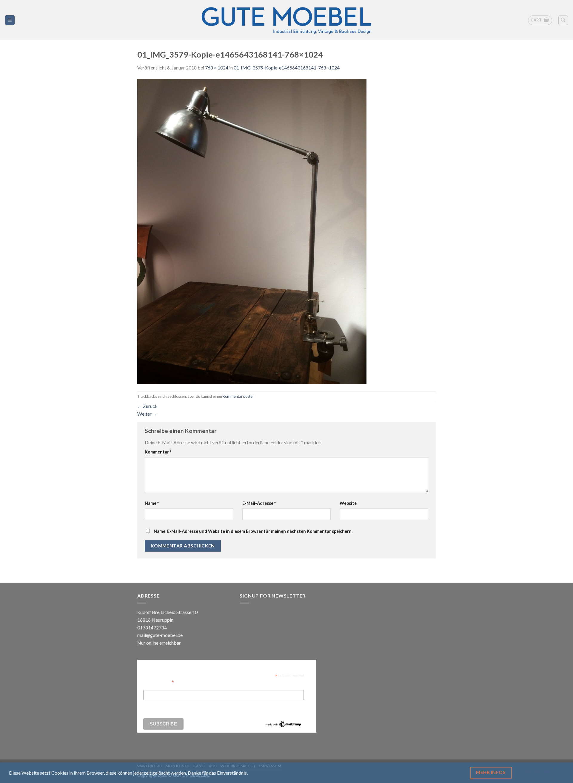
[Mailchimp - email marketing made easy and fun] (284, 724)
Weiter (147, 414)
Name (152, 503)
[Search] (563, 20)
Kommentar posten (239, 396)
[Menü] (10, 20)
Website (348, 503)
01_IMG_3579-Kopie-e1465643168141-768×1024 (287, 67)
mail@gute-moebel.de (160, 635)
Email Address (158, 681)
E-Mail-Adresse (259, 503)
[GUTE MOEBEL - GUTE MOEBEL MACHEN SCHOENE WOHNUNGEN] (286, 20)
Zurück (147, 406)
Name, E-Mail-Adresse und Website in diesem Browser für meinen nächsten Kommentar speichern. (253, 531)
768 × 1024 (216, 67)
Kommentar (158, 451)
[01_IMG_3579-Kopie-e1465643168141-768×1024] (251, 230)
